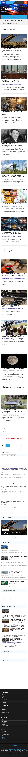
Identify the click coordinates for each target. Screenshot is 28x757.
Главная (4, 731)
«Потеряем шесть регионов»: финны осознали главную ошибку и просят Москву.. (12, 113)
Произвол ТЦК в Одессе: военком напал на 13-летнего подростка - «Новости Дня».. (13, 275)
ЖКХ (3, 713)
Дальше (7, 452)
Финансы (4, 709)
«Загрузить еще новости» (14, 438)
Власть (3, 694)
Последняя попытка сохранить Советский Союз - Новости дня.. (18, 620)
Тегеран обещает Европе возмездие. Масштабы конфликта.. (16, 610)
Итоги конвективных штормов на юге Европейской (17, 546)
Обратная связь (5, 732)
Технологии (13, 20)
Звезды (3, 724)
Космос (18, 20)
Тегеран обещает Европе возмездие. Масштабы (13, 466)
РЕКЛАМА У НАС (4, 738)
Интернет (7, 20)
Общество (4, 699)
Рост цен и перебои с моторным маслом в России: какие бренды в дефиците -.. (11, 234)
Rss (3, 737)
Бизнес (3, 708)
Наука (22, 20)
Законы (3, 696)
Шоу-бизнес (4, 721)
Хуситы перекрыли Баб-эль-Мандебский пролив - (16, 572)
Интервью (4, 719)
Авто (3, 20)
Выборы (4, 702)
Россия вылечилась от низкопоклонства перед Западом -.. (16, 639)
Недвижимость (5, 712)
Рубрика (3, 2)
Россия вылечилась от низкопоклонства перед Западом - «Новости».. (12, 145)
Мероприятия (5, 725)
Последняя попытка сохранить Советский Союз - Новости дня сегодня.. (11, 82)
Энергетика (9, 23)
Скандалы (4, 722)
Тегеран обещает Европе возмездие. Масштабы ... (11, 533)
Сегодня (4, 735)
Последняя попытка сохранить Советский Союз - (13, 483)
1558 (3, 452)
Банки (3, 711)
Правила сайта (5, 734)
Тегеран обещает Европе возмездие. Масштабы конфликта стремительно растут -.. (13, 50)
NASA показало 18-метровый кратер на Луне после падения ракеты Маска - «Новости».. (13, 370)
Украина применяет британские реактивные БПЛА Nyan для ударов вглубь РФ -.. (12, 411)
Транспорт (15, 23)
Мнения (4, 700)
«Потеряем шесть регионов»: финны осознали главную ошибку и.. (17, 629)
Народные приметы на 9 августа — (17, 581)
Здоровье (3, 23)
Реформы (4, 697)
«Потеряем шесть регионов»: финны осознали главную (12, 497)
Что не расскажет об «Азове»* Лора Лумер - (18, 557)
